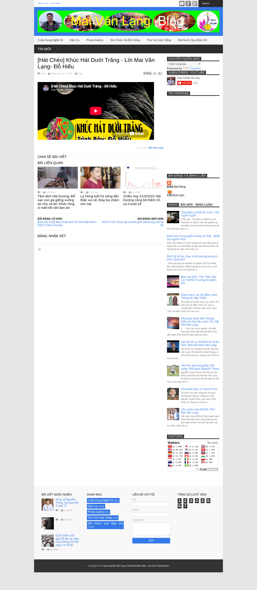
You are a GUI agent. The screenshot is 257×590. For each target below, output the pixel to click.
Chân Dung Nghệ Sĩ (50, 40)
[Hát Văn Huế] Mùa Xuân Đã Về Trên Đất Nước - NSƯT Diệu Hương (68, 224)
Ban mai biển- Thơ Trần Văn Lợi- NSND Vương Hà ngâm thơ (199, 280)
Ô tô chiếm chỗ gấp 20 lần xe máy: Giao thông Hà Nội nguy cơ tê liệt (67, 540)
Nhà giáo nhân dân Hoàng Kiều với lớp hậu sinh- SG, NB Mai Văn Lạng (200, 321)
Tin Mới (44, 49)
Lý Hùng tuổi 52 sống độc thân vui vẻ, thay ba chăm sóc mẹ (99, 200)
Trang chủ (43, 3)
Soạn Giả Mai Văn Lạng (114, 566)
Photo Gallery (94, 40)
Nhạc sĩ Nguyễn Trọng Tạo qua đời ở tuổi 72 (67, 502)
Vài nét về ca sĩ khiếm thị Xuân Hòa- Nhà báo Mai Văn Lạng (200, 343)
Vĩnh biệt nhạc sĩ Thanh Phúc (199, 389)
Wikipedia (195, 3)
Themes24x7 (163, 566)
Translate (195, 68)
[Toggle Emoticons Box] (39, 249)
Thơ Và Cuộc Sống (159, 40)
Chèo (53, 73)
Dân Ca (74, 40)
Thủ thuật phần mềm (136, 566)
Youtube (182, 3)
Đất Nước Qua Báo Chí (192, 40)
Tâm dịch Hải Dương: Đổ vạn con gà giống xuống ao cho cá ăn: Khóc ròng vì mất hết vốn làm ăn (56, 202)
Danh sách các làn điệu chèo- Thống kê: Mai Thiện (199, 296)
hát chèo (152, 566)
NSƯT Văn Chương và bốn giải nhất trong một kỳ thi (132, 224)
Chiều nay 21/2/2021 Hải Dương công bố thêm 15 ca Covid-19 (142, 200)
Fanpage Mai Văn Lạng (188, 3)
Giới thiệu (55, 3)
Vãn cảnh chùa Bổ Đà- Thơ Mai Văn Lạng (198, 411)
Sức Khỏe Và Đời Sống (125, 40)
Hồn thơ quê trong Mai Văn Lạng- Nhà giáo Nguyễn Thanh (200, 367)
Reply (43, 73)
